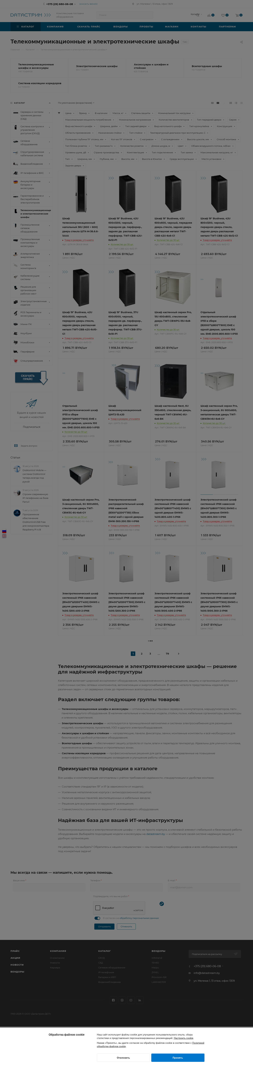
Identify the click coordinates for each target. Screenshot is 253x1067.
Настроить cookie (183, 1038)
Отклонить (123, 1057)
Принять (178, 1057)
